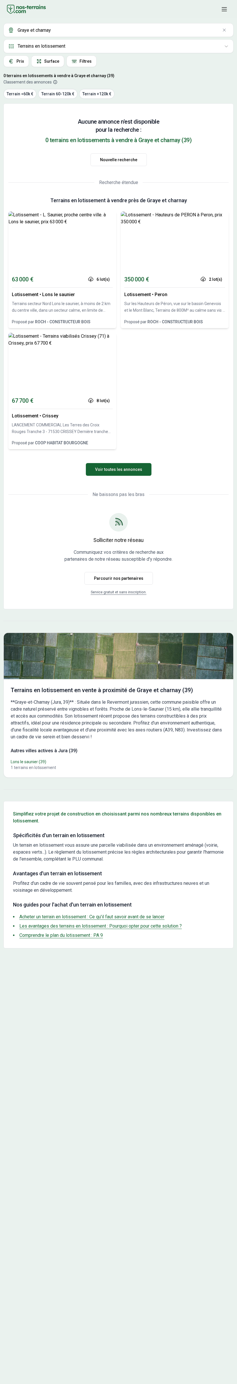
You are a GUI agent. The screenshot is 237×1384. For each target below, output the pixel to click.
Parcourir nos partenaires (118, 578)
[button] (224, 9)
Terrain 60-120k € (57, 94)
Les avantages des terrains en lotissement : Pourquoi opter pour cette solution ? (100, 926)
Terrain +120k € (96, 94)
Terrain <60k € (20, 94)
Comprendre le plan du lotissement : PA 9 (61, 935)
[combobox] (118, 30)
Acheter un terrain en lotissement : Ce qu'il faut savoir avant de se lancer (91, 916)
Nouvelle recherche (118, 159)
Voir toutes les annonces (118, 469)
